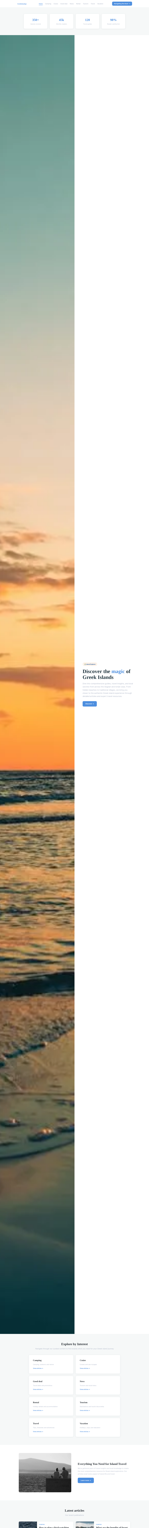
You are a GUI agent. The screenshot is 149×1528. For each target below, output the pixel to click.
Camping (48, 3)
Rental (78, 3)
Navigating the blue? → (122, 3)
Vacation (100, 3)
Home (41, 3)
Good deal (63, 3)
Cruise (56, 3)
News (72, 3)
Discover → (89, 704)
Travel (93, 3)
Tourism (85, 3)
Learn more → (86, 1480)
